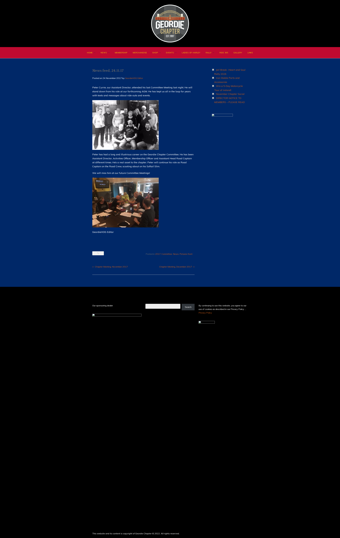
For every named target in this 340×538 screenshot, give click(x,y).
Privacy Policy (205, 312)
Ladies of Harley (191, 52)
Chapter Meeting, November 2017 (110, 266)
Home (90, 52)
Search (188, 307)
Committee (167, 254)
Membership (121, 52)
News (104, 52)
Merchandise (140, 52)
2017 (158, 254)
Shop (155, 52)
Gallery (237, 52)
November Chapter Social (230, 93)
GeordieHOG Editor (134, 78)
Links (250, 52)
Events (170, 52)
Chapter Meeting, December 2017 (177, 266)
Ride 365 (224, 52)
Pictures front (186, 254)
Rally (209, 52)
